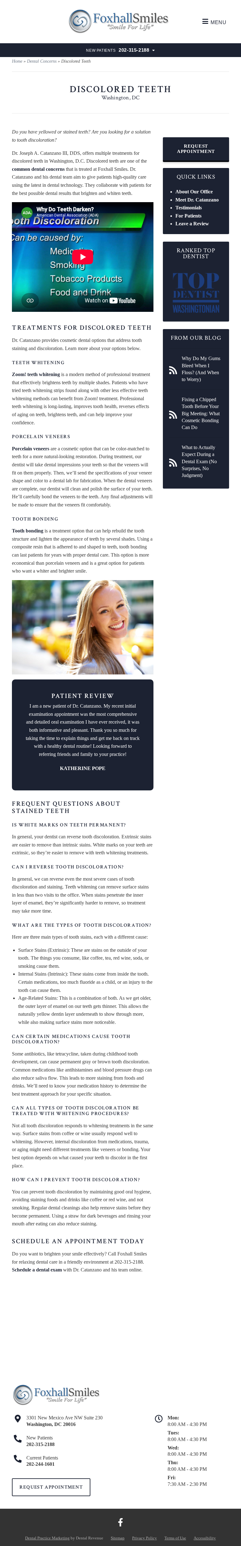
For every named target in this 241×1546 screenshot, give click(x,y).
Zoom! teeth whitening (36, 374)
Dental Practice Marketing (47, 1538)
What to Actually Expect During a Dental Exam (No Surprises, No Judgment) (199, 461)
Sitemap (118, 1538)
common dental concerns (38, 169)
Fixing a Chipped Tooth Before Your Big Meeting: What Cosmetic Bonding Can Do (201, 413)
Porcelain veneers (30, 448)
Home (17, 61)
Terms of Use (175, 1538)
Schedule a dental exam (37, 1269)
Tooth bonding (27, 530)
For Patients (188, 215)
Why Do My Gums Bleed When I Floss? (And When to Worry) (201, 369)
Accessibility (205, 1538)
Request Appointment (196, 149)
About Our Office (194, 191)
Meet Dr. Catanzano (197, 199)
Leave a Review (192, 223)
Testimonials (188, 207)
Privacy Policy (144, 1538)
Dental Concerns (41, 61)
